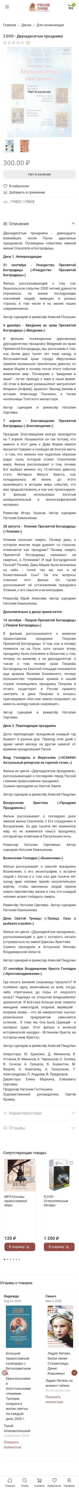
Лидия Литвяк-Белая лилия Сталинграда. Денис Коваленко (59, 1363)
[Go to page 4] (13, 1259)
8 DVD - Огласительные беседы (56, 1201)
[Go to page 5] (16, 1259)
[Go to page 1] (4, 1259)
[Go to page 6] (19, 1259)
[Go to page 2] (7, 1259)
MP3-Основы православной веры (15, 1201)
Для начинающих (50, 25)
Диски (26, 25)
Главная (9, 25)
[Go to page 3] (10, 1259)
